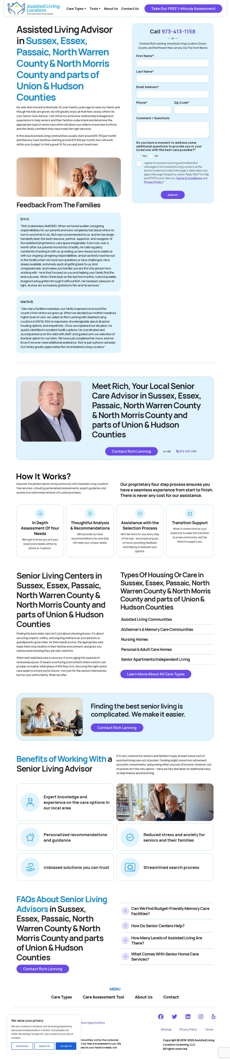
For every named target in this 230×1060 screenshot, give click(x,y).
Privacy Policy (153, 182)
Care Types (61, 997)
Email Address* (147, 87)
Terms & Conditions (189, 178)
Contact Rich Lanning (131, 451)
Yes (144, 156)
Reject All (44, 1046)
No (156, 156)
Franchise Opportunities (89, 1023)
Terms (209, 1029)
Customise (22, 1046)
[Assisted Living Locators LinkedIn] (188, 1017)
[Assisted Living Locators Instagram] (201, 1017)
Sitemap (166, 1029)
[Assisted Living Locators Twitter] (175, 1017)
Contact (171, 997)
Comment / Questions (153, 118)
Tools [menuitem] (93, 9)
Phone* (141, 103)
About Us (144, 997)
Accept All (66, 1046)
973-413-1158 (178, 31)
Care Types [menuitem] (75, 9)
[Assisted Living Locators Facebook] (161, 1017)
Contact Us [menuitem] (130, 9)
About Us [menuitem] (111, 9)
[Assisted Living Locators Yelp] (213, 1017)
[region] (44, 1034)
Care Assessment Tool (103, 997)
